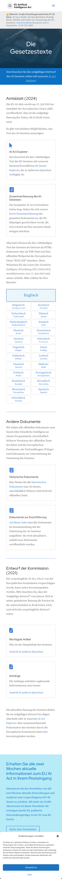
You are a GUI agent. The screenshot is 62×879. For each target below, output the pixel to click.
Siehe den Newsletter (22, 829)
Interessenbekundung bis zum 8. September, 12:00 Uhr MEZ (27, 24)
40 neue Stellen (19, 17)
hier (45, 731)
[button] (57, 836)
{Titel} (29, 874)
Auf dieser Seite (18, 522)
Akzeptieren (31, 867)
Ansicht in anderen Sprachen (26, 651)
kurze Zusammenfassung (23, 213)
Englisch (31, 295)
